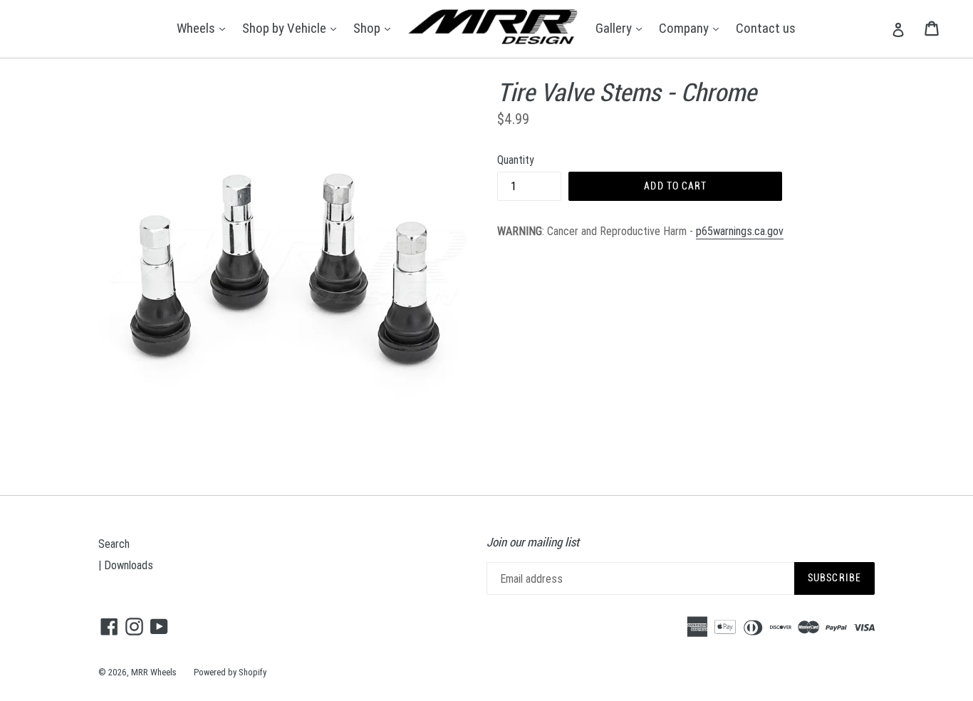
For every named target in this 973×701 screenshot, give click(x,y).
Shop (375, 27)
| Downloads (125, 565)
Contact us (766, 27)
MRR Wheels (154, 672)
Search (114, 543)
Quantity (515, 159)
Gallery (622, 27)
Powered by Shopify (230, 672)
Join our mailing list (532, 542)
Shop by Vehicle (292, 27)
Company (692, 27)
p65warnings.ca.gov (740, 231)
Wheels (204, 27)
